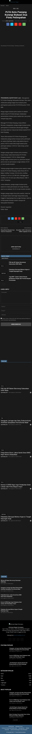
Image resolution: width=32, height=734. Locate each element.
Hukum (2, 450)
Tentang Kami (11, 726)
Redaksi (27, 728)
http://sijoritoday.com (16, 248)
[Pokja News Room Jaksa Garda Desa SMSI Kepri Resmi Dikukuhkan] (16, 439)
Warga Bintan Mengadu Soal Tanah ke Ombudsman (7, 230)
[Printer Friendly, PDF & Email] (5, 213)
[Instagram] (14, 639)
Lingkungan (3, 273)
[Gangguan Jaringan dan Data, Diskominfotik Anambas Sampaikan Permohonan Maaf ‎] (16, 407)
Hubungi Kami (21, 728)
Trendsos (3, 685)
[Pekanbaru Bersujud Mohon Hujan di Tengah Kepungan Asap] (4, 271)
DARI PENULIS (5, 258)
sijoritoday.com (4, 392)
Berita (14, 8)
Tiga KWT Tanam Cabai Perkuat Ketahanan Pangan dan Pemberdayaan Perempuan (20, 278)
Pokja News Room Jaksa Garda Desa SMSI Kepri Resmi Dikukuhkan (15, 453)
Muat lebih (15, 720)
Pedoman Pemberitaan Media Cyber (9, 728)
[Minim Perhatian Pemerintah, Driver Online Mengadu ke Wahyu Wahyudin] (4, 716)
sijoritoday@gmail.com (19, 635)
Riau (17, 8)
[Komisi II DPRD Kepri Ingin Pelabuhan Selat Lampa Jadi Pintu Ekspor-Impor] (16, 471)
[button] (30, 2)
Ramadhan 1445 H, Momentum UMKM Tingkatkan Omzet (23, 230)
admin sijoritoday (9, 20)
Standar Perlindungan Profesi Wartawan (19, 729)
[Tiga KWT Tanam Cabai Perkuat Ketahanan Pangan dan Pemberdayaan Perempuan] (4, 278)
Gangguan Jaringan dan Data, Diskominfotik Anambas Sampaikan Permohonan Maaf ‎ (16, 421)
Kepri (2, 418)
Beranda (2, 5)
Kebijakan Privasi (19, 726)
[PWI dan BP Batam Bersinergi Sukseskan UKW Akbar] (4, 264)
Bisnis (2, 482)
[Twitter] (18, 639)
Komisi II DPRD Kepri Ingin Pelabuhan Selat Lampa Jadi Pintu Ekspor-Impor (16, 486)
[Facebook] (9, 639)
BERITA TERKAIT (6, 256)
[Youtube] (22, 639)
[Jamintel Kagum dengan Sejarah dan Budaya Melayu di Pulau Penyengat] (4, 664)
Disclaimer (7, 729)
